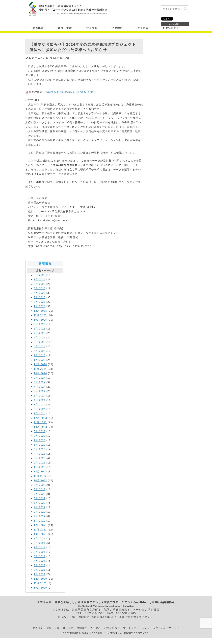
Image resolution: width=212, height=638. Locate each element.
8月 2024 (39, 382)
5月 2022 (39, 502)
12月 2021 (40, 525)
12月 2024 (40, 364)
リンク (146, 627)
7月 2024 (39, 386)
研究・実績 (53, 627)
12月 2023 (40, 418)
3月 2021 (39, 565)
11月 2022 (40, 476)
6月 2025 (39, 337)
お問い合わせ (112, 627)
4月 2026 (39, 292)
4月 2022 (39, 507)
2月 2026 (39, 301)
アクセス (95, 627)
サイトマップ (131, 627)
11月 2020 (40, 583)
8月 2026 (39, 275)
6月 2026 (39, 284)
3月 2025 (39, 351)
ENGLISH (175, 23)
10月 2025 (40, 319)
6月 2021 (39, 551)
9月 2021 (39, 538)
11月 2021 (40, 529)
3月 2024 (39, 404)
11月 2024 (40, 368)
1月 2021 (39, 574)
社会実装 (68, 627)
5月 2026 (39, 288)
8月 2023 (39, 435)
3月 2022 (39, 511)
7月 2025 (39, 333)
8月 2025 (39, 328)
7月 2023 (39, 440)
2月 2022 (39, 516)
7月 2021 (39, 547)
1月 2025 (39, 359)
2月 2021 (39, 569)
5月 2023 (39, 449)
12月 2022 (40, 471)
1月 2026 (39, 306)
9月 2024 (39, 377)
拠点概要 (38, 627)
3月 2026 (39, 297)
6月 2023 (39, 444)
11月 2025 (40, 315)
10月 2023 (40, 426)
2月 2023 (39, 462)
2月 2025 (39, 355)
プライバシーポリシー (166, 627)
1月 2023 (39, 467)
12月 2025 (40, 310)
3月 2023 (39, 458)
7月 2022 (39, 493)
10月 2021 (40, 534)
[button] (185, 9)
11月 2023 (40, 422)
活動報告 (82, 627)
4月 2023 (39, 453)
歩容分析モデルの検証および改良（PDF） (71, 92)
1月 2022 (39, 520)
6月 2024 (39, 391)
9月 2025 (39, 324)
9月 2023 (39, 431)
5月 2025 (39, 342)
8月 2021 (39, 543)
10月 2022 (40, 480)
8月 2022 (39, 489)
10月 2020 (40, 587)
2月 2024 (39, 409)
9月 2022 (39, 485)
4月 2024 (39, 400)
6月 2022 (39, 498)
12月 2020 (40, 578)
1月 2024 (39, 413)
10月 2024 (40, 373)
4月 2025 (39, 346)
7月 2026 (39, 279)
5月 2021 (39, 556)
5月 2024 (39, 395)
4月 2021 (39, 560)
